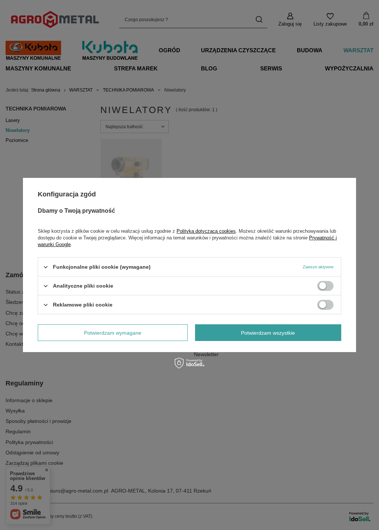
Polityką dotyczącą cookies (206, 231)
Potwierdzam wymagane (112, 332)
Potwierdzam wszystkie (268, 332)
